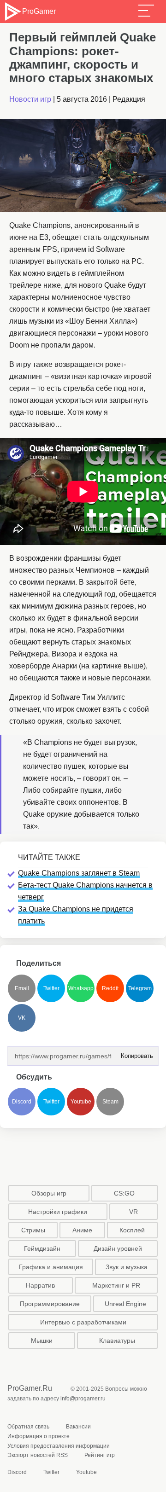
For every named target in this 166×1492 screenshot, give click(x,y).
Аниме (82, 1230)
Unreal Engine (125, 1303)
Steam (110, 1101)
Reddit (110, 988)
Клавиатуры (117, 1340)
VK (21, 1018)
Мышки (42, 1340)
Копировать (134, 1053)
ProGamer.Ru (29, 1388)
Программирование (50, 1303)
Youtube (81, 1101)
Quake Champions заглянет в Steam (79, 873)
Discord (21, 1101)
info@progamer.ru (83, 1398)
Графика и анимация (51, 1267)
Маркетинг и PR (116, 1285)
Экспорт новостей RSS (37, 1455)
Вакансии (78, 1426)
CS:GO (124, 1193)
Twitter (51, 988)
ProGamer (38, 11)
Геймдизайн (42, 1248)
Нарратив (40, 1285)
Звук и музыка (127, 1267)
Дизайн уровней (118, 1248)
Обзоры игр (48, 1193)
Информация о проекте (38, 1436)
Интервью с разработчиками (83, 1322)
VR (133, 1211)
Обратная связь (28, 1426)
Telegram (140, 988)
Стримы (33, 1230)
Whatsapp (81, 988)
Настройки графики (57, 1211)
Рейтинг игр (99, 1455)
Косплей (132, 1230)
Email (22, 988)
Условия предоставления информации (58, 1446)
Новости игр (30, 99)
